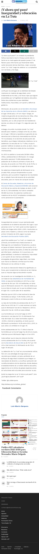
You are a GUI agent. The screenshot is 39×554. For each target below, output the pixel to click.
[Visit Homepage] (19, 2)
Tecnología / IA (6, 523)
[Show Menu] (2, 2)
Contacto (4, 532)
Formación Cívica (6, 520)
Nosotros (4, 529)
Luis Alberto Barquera (10, 20)
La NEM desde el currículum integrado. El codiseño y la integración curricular (20, 463)
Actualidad (4, 516)
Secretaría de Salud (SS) (14, 343)
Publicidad (4, 534)
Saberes (4, 518)
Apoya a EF (4, 536)
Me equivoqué (11, 476)
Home (3, 6)
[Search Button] (37, 2)
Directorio (4, 527)
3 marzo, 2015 (24, 20)
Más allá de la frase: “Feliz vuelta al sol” (19, 470)
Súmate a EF (5, 539)
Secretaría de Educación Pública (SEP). (15, 236)
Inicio (3, 511)
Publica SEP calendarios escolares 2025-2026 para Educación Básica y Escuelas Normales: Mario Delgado (14, 450)
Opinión (8, 6)
